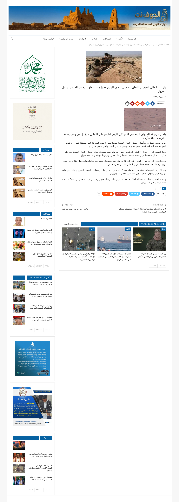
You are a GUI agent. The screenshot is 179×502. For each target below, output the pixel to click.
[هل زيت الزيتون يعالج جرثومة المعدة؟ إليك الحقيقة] (19, 256)
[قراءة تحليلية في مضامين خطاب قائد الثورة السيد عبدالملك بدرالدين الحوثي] (19, 169)
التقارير (94, 39)
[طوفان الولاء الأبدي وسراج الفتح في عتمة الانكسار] (19, 181)
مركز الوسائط (66, 39)
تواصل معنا (48, 39)
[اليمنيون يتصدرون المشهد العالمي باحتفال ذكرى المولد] (19, 193)
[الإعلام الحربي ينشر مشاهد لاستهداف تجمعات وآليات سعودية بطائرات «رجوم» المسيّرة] (78, 239)
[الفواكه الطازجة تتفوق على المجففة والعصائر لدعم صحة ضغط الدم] (19, 245)
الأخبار (120, 39)
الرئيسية (132, 39)
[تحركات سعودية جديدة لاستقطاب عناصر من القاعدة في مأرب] (19, 297)
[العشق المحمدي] (19, 221)
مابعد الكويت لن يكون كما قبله (75, 208)
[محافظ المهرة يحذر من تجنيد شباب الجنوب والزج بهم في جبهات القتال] (19, 320)
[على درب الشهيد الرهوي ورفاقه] (19, 157)
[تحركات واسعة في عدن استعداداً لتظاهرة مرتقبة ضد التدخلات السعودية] (19, 285)
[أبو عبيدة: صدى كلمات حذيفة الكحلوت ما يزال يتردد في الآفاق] (149, 239)
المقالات (107, 39)
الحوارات (82, 39)
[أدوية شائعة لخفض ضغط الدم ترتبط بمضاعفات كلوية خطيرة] (19, 233)
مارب (158, 189)
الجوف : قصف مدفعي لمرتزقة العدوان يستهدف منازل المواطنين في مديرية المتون (142, 210)
